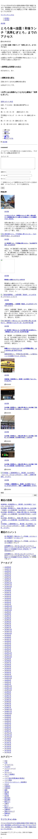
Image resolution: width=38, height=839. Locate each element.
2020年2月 (7, 682)
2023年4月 (7, 645)
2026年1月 (7, 581)
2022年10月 (8, 657)
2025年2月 (7, 602)
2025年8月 (7, 590)
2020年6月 (7, 680)
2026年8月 (7, 567)
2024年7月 (7, 616)
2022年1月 (7, 674)
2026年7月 (7, 569)
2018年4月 (7, 725)
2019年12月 (8, 686)
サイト (3, 179)
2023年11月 (8, 631)
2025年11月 (8, 584)
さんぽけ (7, 766)
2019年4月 (7, 701)
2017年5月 (7, 746)
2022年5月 (7, 666)
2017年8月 (7, 740)
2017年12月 (8, 733)
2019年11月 (8, 688)
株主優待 (7, 799)
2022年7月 (7, 662)
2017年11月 (8, 735)
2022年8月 (7, 660)
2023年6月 (7, 641)
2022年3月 (7, 670)
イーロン (17, 538)
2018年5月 (7, 723)
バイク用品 (8, 780)
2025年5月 (7, 596)
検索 (2, 493)
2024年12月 (8, 606)
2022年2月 (7, 672)
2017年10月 (8, 737)
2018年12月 (8, 709)
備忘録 (6, 792)
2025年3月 (7, 600)
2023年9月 (7, 635)
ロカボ (6, 784)
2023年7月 (7, 639)
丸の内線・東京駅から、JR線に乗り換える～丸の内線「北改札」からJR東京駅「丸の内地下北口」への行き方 (18, 520)
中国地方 (7, 786)
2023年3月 (7, 647)
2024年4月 (7, 621)
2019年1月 (7, 707)
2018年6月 (7, 721)
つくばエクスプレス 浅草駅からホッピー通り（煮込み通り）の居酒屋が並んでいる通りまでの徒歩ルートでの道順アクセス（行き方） (20, 217)
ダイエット (8, 772)
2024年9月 (7, 612)
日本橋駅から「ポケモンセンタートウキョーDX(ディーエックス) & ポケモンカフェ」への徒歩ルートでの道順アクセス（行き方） (20, 547)
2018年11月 (8, 711)
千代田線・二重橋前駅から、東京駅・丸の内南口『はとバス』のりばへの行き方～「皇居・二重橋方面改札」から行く (18, 526)
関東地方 (7, 813)
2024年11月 (8, 608)
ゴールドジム (8, 764)
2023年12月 (8, 629)
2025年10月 (8, 586)
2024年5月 (7, 620)
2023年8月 (7, 637)
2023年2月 (7, 649)
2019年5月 (7, 699)
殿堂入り (7, 801)
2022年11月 (8, 655)
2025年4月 (7, 598)
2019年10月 (8, 690)
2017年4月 (7, 748)
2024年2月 (7, 625)
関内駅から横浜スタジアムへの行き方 (14, 279)
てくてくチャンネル (7, 15)
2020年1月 (7, 684)
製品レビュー (8, 807)
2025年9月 (7, 588)
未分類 (5, 142)
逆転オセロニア (9, 811)
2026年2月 (7, 579)
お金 (5, 762)
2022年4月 (7, 668)
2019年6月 (7, 698)
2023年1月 (7, 651)
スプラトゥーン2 (9, 768)
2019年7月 (7, 696)
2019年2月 (7, 705)
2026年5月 (7, 573)
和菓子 (6, 794)
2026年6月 (7, 571)
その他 (6, 770)
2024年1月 (7, 627)
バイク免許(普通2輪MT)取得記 (14, 778)
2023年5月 (7, 643)
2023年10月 (8, 633)
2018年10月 (8, 713)
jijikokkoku (7, 550)
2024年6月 (7, 618)
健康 (5, 790)
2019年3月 (7, 703)
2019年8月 (7, 694)
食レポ (6, 815)
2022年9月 (7, 659)
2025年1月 (7, 604)
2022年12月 (8, 653)
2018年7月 (7, 719)
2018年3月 (7, 727)
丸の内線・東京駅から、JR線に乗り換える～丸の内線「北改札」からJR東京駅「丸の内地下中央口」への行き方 (18, 514)
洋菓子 (6, 803)
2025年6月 (7, 594)
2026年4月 (7, 575)
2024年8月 (7, 614)
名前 (3, 172)
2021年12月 (8, 676)
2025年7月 (7, 592)
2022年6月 (7, 664)
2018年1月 (7, 731)
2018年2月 (7, 729)
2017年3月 (7, 750)
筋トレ (6, 805)
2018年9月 (7, 715)
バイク (6, 776)
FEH (5, 761)
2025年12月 (8, 582)
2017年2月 (7, 752)
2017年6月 (7, 744)
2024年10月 (8, 610)
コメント (4, 156)
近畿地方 (7, 809)
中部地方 (7, 788)
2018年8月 (7, 717)
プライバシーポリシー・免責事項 (15, 782)
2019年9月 (7, 692)
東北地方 (7, 798)
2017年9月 (7, 738)
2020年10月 (8, 678)
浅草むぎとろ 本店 (7, 101)
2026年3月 (7, 577)
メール (4, 175)
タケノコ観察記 (9, 774)
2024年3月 (7, 623)
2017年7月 (7, 742)
